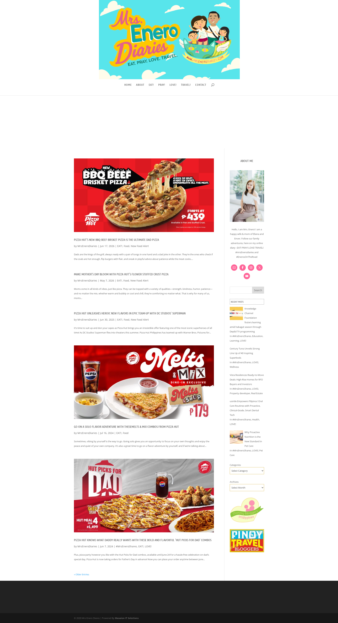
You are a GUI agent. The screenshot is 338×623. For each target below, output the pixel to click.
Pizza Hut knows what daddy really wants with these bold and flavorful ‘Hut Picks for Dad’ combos (142, 540)
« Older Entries (81, 574)
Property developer (240, 393)
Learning (234, 340)
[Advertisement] (169, 121)
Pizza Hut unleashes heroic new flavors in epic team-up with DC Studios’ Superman (130, 313)
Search (258, 290)
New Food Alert (140, 246)
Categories (235, 465)
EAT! (151, 84)
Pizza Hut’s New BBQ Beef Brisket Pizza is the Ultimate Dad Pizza (116, 240)
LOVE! (173, 84)
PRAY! (161, 84)
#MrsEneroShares (126, 546)
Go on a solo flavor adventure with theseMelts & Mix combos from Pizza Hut (126, 426)
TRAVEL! (186, 84)
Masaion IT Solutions (127, 618)
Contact (200, 84)
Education (257, 336)
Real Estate (257, 393)
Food (126, 246)
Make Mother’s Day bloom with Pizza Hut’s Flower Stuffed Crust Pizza (121, 274)
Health (255, 419)
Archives (234, 481)
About (140, 84)
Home (128, 84)
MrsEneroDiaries (87, 246)
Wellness (234, 366)
